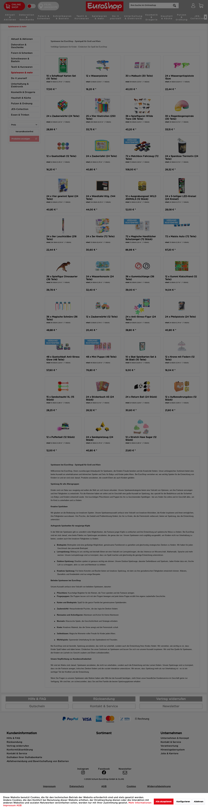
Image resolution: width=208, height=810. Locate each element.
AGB (19, 805)
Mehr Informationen (139, 803)
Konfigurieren (183, 802)
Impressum (9, 805)
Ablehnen (198, 802)
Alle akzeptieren (164, 802)
